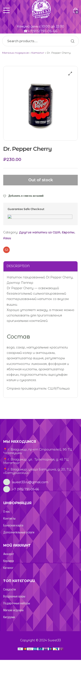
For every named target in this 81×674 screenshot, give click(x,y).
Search (72, 41)
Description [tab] (18, 266)
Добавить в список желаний (25, 195)
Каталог (37, 52)
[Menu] (6, 10)
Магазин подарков (15, 52)
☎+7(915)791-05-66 (40, 31)
